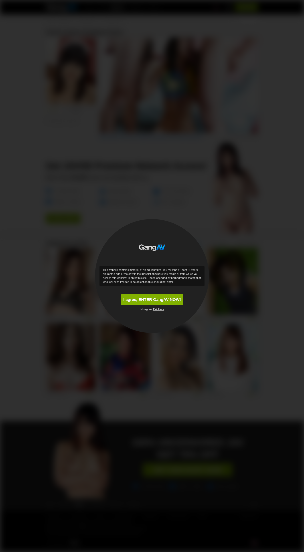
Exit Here (158, 309)
